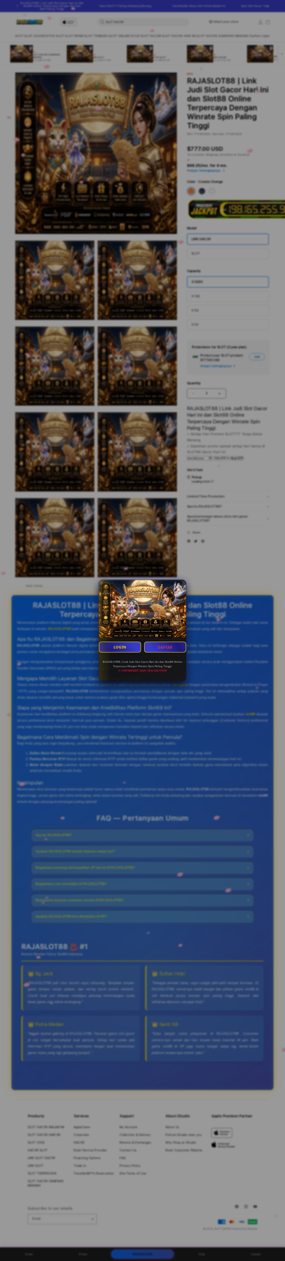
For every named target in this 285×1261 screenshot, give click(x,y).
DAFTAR (165, 647)
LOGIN (119, 647)
